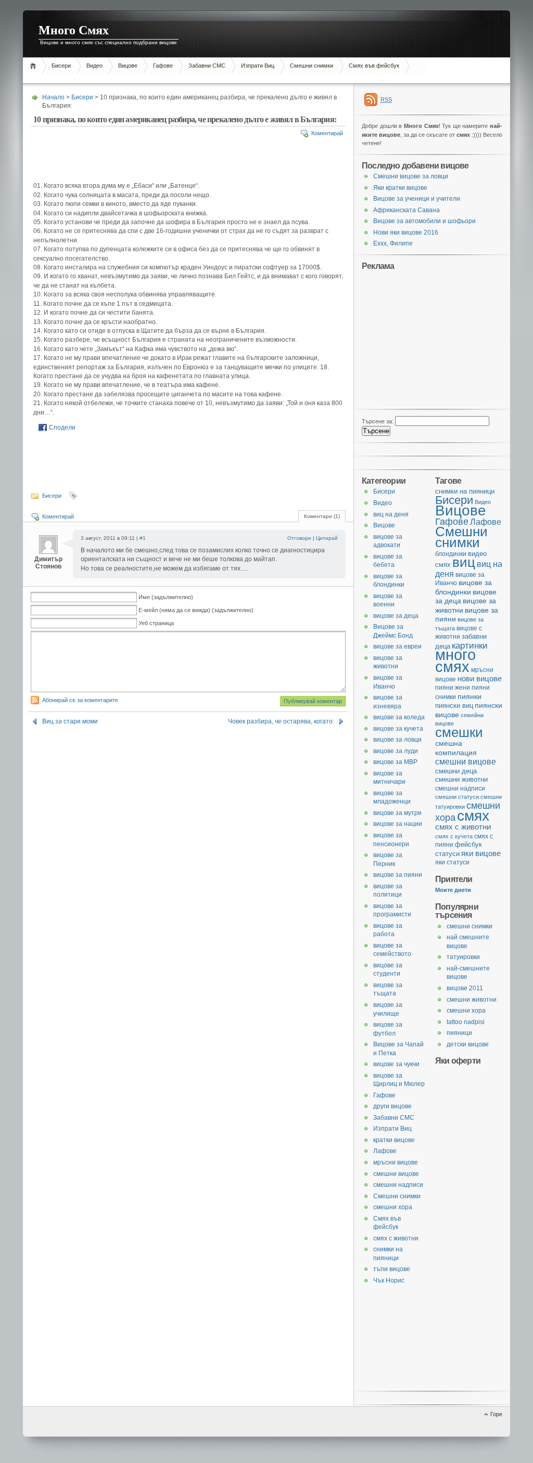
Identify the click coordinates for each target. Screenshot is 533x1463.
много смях (455, 660)
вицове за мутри (397, 813)
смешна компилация (456, 748)
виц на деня (391, 514)
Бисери (61, 65)
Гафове (163, 65)
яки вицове (481, 853)
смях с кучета (454, 836)
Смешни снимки (311, 65)
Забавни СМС (206, 65)
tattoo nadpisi (466, 1022)
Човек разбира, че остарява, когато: (281, 721)
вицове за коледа (399, 717)
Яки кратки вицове (400, 187)
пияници (459, 1033)
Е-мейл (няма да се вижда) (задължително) (195, 610)
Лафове (485, 521)
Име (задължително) (165, 597)
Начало (34, 66)
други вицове (392, 1106)
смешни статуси (457, 797)
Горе (496, 1414)
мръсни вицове (395, 1162)
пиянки (469, 696)
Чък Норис (388, 1280)
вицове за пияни (397, 874)
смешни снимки (469, 926)
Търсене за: (378, 421)
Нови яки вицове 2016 (405, 232)
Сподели (62, 427)
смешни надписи (460, 788)
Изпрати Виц (257, 65)
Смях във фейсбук (374, 65)
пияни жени (452, 687)
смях (473, 815)
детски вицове (468, 1044)
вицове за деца (395, 615)
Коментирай (327, 133)
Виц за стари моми (70, 721)
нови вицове (480, 678)
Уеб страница (156, 623)
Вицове (127, 65)
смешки (459, 732)
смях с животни (463, 826)
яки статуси (452, 862)
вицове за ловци (397, 739)
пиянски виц (454, 705)
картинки (470, 645)
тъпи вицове (391, 1269)
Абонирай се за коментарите (80, 700)
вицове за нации (397, 823)
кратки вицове (394, 1140)
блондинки (450, 554)
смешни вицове (465, 761)
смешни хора (466, 1010)
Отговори (299, 538)
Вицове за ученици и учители (416, 198)
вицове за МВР (395, 762)
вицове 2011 (465, 988)
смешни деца (456, 771)
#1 (142, 538)
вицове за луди (395, 751)
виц (463, 562)
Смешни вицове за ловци (410, 176)
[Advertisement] (212, 78)
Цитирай (327, 538)
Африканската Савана (406, 210)
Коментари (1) (322, 516)
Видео (94, 65)
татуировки (463, 957)
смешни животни (461, 779)
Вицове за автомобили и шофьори (424, 221)
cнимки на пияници (464, 491)
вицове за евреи (397, 646)
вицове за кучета (398, 728)
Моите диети (453, 890)
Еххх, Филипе (393, 243)
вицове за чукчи (396, 1064)
